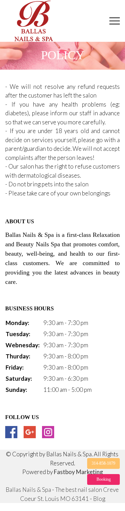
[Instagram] (48, 432)
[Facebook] (11, 432)
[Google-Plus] (30, 432)
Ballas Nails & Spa (28, 489)
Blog (99, 498)
